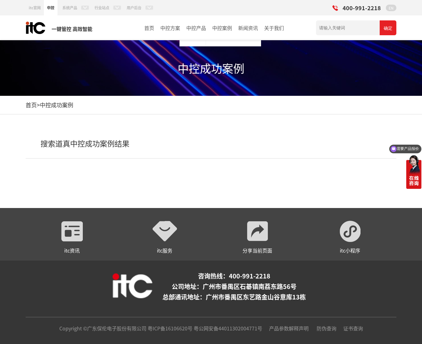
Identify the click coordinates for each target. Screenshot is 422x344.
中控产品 (196, 28)
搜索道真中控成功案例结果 (84, 143)
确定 (388, 28)
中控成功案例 (56, 105)
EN (391, 8)
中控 (50, 7)
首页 (149, 28)
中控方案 (170, 28)
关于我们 (274, 28)
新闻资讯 (248, 28)
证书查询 (353, 328)
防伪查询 (326, 328)
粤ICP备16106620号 (169, 328)
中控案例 (222, 28)
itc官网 (35, 7)
